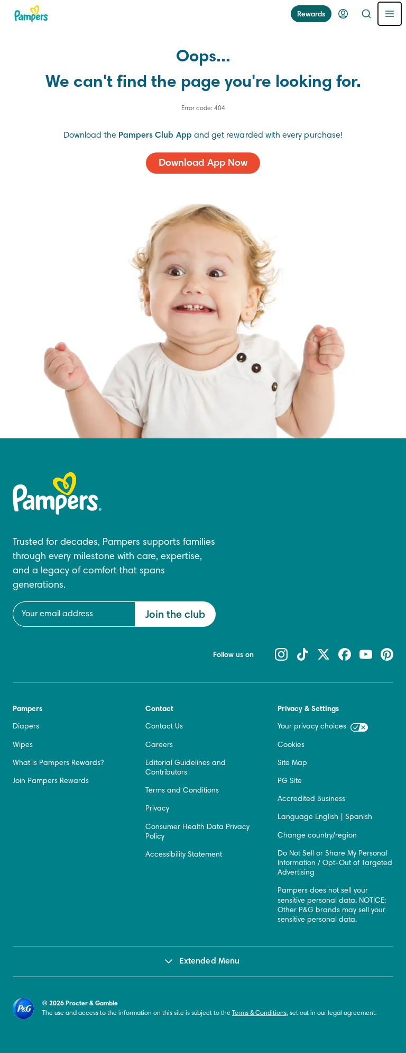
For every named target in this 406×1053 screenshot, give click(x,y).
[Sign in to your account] (343, 13)
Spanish (358, 817)
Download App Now (203, 163)
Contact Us (164, 727)
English (326, 817)
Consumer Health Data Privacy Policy (197, 832)
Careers (159, 745)
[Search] (366, 13)
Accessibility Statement (183, 855)
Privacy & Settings (308, 709)
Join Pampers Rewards (51, 781)
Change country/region (317, 836)
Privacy (157, 809)
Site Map (292, 763)
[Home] (31, 13)
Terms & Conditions (259, 1013)
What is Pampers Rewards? (58, 763)
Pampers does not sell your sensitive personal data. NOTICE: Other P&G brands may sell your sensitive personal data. (332, 905)
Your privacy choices (312, 727)
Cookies (291, 745)
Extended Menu (209, 961)
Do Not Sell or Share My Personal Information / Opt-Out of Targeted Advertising (335, 863)
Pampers (27, 709)
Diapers (26, 727)
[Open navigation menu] (389, 13)
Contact (159, 709)
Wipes (23, 745)
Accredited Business (311, 799)
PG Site (290, 781)
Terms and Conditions (182, 791)
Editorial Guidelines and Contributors (185, 768)
